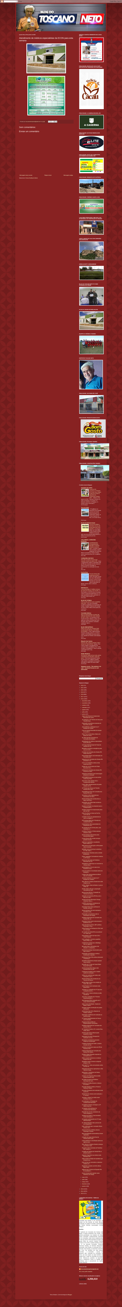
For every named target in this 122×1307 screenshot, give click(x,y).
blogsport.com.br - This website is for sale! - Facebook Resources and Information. (91, 668)
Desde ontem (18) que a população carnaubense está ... (91, 889)
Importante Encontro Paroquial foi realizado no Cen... (90, 1037)
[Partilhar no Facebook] (54, 122)
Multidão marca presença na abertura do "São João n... (91, 850)
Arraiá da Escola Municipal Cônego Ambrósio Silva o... (91, 900)
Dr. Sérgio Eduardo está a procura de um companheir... (91, 1123)
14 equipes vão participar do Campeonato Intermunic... (89, 1109)
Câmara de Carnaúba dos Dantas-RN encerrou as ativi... (92, 770)
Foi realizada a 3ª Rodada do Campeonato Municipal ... (89, 1102)
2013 (82, 1193)
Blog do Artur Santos (86, 641)
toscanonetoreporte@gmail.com (90, 1269)
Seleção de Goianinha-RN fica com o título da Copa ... (91, 896)
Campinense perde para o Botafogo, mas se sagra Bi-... (91, 943)
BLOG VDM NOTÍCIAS (87, 627)
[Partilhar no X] (53, 122)
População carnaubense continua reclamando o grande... (91, 954)
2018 (82, 694)
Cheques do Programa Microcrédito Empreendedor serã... (91, 1076)
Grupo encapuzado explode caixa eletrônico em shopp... (91, 1174)
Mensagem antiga (68, 175)
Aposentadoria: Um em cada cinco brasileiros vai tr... (91, 868)
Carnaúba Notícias (86, 613)
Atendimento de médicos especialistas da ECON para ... (92, 742)
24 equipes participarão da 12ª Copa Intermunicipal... (91, 1120)
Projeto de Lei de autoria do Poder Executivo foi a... (91, 767)
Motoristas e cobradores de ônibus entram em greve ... (91, 1073)
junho (83, 714)
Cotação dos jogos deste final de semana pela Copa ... (90, 1138)
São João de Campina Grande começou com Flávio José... (92, 1145)
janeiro (84, 1186)
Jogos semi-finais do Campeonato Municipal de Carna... (91, 716)
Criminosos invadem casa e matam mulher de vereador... (91, 972)
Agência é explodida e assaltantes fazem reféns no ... (91, 842)
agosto (84, 709)
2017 (82, 696)
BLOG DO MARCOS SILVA (88, 523)
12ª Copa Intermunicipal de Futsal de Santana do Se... (91, 745)
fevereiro (84, 1184)
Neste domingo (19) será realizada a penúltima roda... (91, 911)
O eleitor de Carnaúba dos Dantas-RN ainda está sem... (92, 752)
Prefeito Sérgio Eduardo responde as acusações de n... (91, 1055)
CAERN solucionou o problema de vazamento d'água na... (91, 904)
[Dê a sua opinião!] (51, 122)
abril (83, 1179)
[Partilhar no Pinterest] (56, 122)
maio (83, 1177)
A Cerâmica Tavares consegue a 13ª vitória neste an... (91, 1105)
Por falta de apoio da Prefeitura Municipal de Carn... (90, 1080)
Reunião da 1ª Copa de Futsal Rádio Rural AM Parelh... (91, 965)
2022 (82, 685)
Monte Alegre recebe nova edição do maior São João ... (91, 983)
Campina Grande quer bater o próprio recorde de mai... (92, 1044)
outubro (84, 705)
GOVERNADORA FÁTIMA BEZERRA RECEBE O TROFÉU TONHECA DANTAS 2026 (94, 545)
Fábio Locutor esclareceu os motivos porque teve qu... (91, 1058)
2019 (82, 692)
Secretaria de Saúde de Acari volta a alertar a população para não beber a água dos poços (91, 657)
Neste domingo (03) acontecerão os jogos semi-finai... (91, 799)
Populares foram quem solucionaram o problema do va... (92, 922)
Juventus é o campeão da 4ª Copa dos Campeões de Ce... (92, 990)
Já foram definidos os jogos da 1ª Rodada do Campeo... (90, 878)
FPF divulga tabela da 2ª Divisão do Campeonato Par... (91, 821)
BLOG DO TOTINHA (86, 600)
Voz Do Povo (84, 572)
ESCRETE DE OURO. (86, 488)
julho (83, 712)
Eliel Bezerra (84, 587)
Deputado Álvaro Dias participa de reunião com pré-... (91, 907)
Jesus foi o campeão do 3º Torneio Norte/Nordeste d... (91, 997)
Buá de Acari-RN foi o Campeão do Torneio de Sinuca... (91, 893)
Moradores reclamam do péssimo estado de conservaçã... (90, 1040)
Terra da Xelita (85, 507)
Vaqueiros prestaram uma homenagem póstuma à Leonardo (92, 774)
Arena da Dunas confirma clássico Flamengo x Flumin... (91, 1130)
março (84, 1181)
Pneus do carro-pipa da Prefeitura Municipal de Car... (91, 860)
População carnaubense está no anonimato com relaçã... (90, 914)
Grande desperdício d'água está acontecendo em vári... (90, 968)
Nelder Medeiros (85, 653)
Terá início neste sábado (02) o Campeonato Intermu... (90, 781)
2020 (82, 690)
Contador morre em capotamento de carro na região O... (91, 817)
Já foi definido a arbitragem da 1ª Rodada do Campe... (90, 727)
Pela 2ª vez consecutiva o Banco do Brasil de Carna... (91, 734)
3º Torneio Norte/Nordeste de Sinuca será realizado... (91, 1019)
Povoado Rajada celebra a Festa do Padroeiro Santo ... (91, 1087)
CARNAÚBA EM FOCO (87, 558)
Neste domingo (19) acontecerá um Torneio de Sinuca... (91, 979)
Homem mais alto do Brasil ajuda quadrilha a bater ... (90, 1033)
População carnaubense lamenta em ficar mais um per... (91, 724)
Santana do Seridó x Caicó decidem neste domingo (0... (91, 1116)
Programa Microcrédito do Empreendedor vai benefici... (90, 1022)
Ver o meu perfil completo (85, 1271)
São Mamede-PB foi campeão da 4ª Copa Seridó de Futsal (91, 1001)
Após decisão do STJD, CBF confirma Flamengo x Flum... (91, 925)
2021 (82, 687)
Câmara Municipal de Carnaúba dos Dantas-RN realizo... (91, 1051)
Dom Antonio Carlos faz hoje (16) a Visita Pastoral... (91, 936)
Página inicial (47, 175)
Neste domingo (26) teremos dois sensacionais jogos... (90, 835)
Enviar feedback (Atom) (32, 178)
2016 (82, 699)
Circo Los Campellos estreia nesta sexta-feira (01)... (91, 763)
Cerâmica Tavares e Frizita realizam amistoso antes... (91, 832)
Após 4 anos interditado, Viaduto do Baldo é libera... (91, 1004)
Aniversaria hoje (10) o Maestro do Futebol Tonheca (91, 1011)
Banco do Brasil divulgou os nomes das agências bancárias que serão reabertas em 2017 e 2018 (90, 616)
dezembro (85, 701)
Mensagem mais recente (26, 175)
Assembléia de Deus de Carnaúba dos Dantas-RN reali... (92, 792)
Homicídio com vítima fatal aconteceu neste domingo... (91, 803)
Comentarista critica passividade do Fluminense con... (91, 824)
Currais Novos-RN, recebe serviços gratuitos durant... (91, 839)
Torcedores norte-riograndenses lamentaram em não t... (90, 796)
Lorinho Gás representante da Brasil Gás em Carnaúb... (91, 875)
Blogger (70, 1294)
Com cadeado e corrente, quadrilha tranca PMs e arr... (91, 940)
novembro (85, 703)
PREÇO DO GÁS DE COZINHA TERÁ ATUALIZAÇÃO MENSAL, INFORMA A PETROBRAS (90, 630)
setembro (84, 707)
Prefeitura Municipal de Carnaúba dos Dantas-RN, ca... (92, 918)
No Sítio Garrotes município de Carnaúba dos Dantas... (90, 738)
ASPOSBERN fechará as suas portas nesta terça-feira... (91, 778)
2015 (82, 1189)
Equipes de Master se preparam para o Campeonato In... (92, 806)
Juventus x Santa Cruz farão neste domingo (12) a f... (91, 1098)
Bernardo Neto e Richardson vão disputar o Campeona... (90, 947)
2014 (82, 1191)
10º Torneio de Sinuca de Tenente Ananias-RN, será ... (91, 788)
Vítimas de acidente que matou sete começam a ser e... (91, 976)
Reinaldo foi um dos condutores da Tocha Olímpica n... (91, 1112)
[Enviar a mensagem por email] (49, 122)
